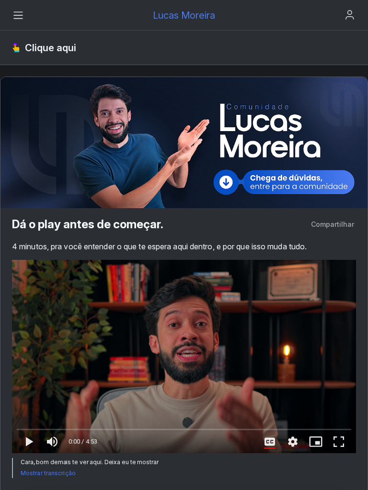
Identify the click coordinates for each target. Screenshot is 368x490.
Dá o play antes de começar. (87, 224)
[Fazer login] (349, 15)
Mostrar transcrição (48, 473)
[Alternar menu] (18, 15)
